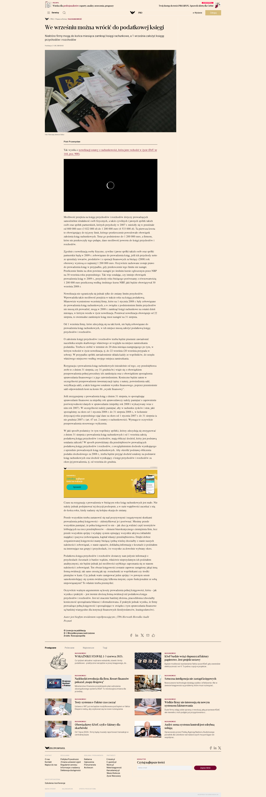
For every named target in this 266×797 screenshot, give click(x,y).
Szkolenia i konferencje (55, 783)
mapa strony (50, 789)
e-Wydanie (197, 13)
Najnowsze (88, 647)
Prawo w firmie (60, 19)
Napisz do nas (51, 765)
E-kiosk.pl (111, 759)
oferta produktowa (87, 789)
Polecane (70, 647)
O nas (47, 759)
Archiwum (88, 767)
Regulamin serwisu (69, 765)
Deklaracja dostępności (71, 770)
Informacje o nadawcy (70, 767)
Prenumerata (90, 765)
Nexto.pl (110, 765)
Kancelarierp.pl (113, 770)
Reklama (88, 759)
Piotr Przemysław (72, 142)
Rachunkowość (75, 19)
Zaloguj (213, 13)
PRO (140, 12)
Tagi (105, 647)
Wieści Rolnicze (113, 773)
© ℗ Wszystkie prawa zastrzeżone (79, 633)
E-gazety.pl (111, 762)
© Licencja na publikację (75, 630)
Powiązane (50, 647)
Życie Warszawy (114, 776)
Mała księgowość (114, 767)
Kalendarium (67, 789)
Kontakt (48, 762)
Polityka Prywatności (70, 759)
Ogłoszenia (89, 762)
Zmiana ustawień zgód (71, 762)
